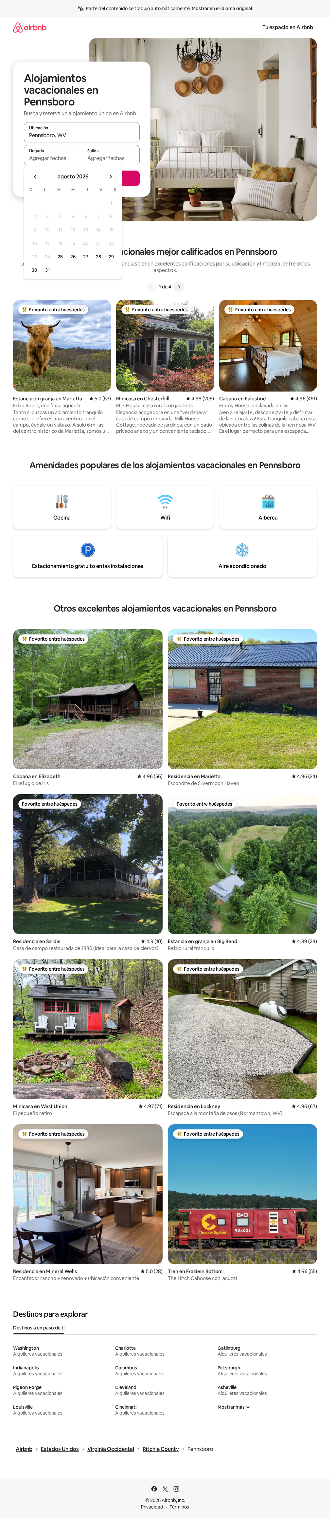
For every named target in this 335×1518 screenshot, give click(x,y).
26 (73, 257)
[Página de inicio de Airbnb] (29, 27)
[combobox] (81, 135)
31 (47, 270)
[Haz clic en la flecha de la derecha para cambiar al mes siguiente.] (111, 177)
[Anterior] (151, 287)
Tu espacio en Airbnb (287, 27)
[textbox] (53, 158)
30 (34, 270)
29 (111, 257)
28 (98, 257)
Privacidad (152, 1507)
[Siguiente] (179, 287)
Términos (179, 1507)
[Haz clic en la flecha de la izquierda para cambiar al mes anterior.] (35, 177)
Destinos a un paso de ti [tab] (38, 1328)
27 (85, 257)
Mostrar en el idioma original (222, 8)
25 (60, 257)
